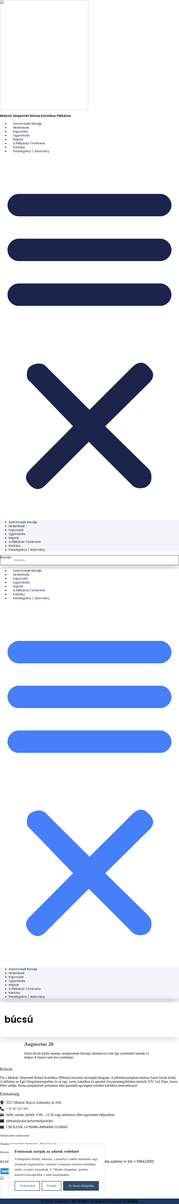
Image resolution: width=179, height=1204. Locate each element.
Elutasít (51, 1185)
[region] (57, 1169)
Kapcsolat (16, 530)
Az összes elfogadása (81, 1185)
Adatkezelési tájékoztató (14, 1135)
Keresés (5, 557)
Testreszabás (27, 1185)
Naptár (14, 538)
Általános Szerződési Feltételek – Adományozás (28, 1143)
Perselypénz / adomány (31, 151)
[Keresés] (174, 560)
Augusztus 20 (38, 1044)
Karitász (15, 546)
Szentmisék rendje (23, 522)
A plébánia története (25, 542)
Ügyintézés (17, 534)
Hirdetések (17, 526)
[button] (89, 337)
